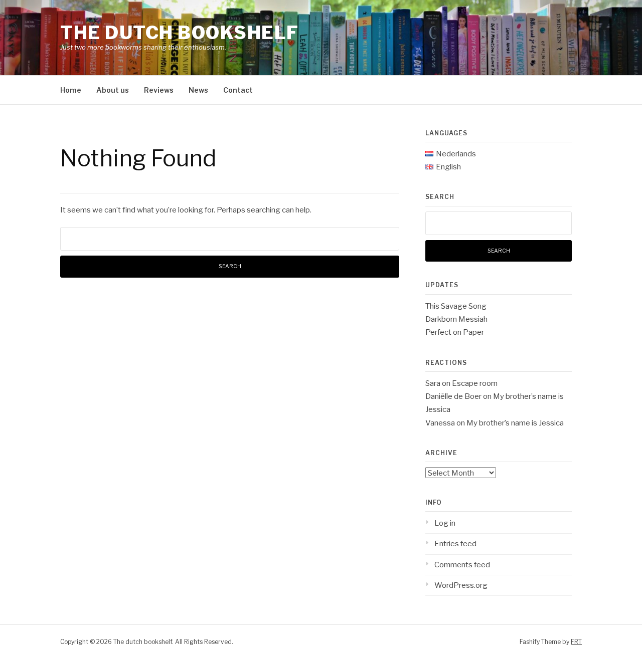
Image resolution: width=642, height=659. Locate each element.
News (198, 90)
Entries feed (455, 543)
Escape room (475, 383)
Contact (238, 90)
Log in (444, 523)
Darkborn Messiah (456, 319)
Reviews (159, 90)
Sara (432, 383)
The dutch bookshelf (179, 33)
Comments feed (462, 564)
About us (112, 90)
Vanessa (440, 422)
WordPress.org (461, 585)
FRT (576, 641)
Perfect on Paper (454, 332)
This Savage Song (456, 306)
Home (70, 90)
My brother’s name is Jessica (515, 422)
